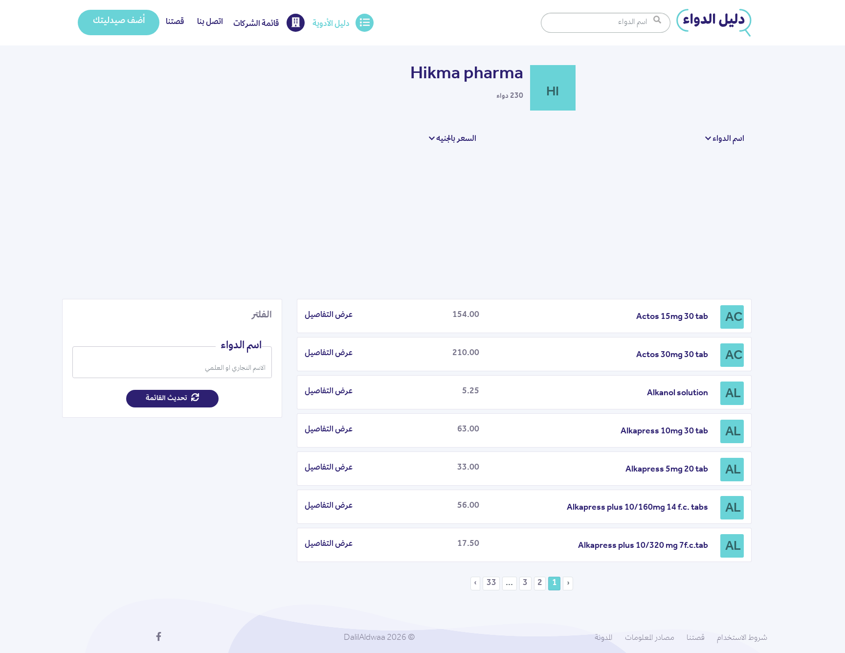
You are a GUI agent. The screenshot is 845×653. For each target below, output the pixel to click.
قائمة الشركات (257, 24)
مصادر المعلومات (649, 638)
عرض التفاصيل (329, 315)
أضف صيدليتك (119, 21)
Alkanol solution (677, 393)
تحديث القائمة (167, 399)
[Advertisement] (406, 221)
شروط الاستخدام (742, 638)
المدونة (604, 638)
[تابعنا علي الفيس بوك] (158, 638)
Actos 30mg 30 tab (672, 355)
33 (491, 583)
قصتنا (175, 22)
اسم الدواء (727, 139)
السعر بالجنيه (455, 139)
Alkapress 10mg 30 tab (664, 432)
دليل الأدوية (331, 24)
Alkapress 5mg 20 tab (666, 470)
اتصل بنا (210, 22)
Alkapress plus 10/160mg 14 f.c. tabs (637, 508)
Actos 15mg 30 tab (672, 317)
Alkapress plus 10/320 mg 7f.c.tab (643, 546)
